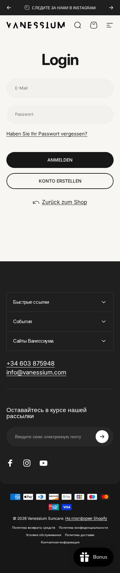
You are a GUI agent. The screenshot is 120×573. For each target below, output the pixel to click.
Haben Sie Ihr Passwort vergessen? (46, 134)
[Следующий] (111, 7)
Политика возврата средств (33, 527)
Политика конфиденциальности (83, 527)
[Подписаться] (102, 436)
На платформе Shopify (86, 518)
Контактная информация (60, 542)
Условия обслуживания (43, 535)
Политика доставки (79, 535)
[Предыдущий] (9, 7)
